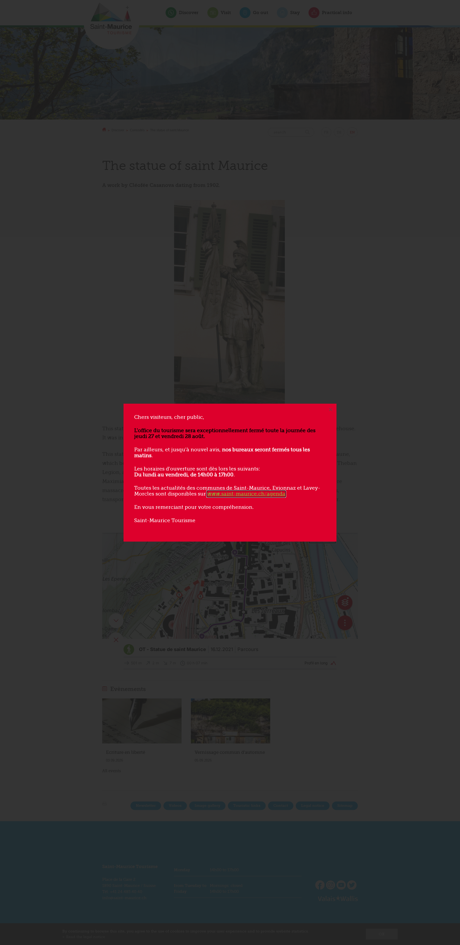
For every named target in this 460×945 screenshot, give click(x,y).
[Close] (330, 409)
